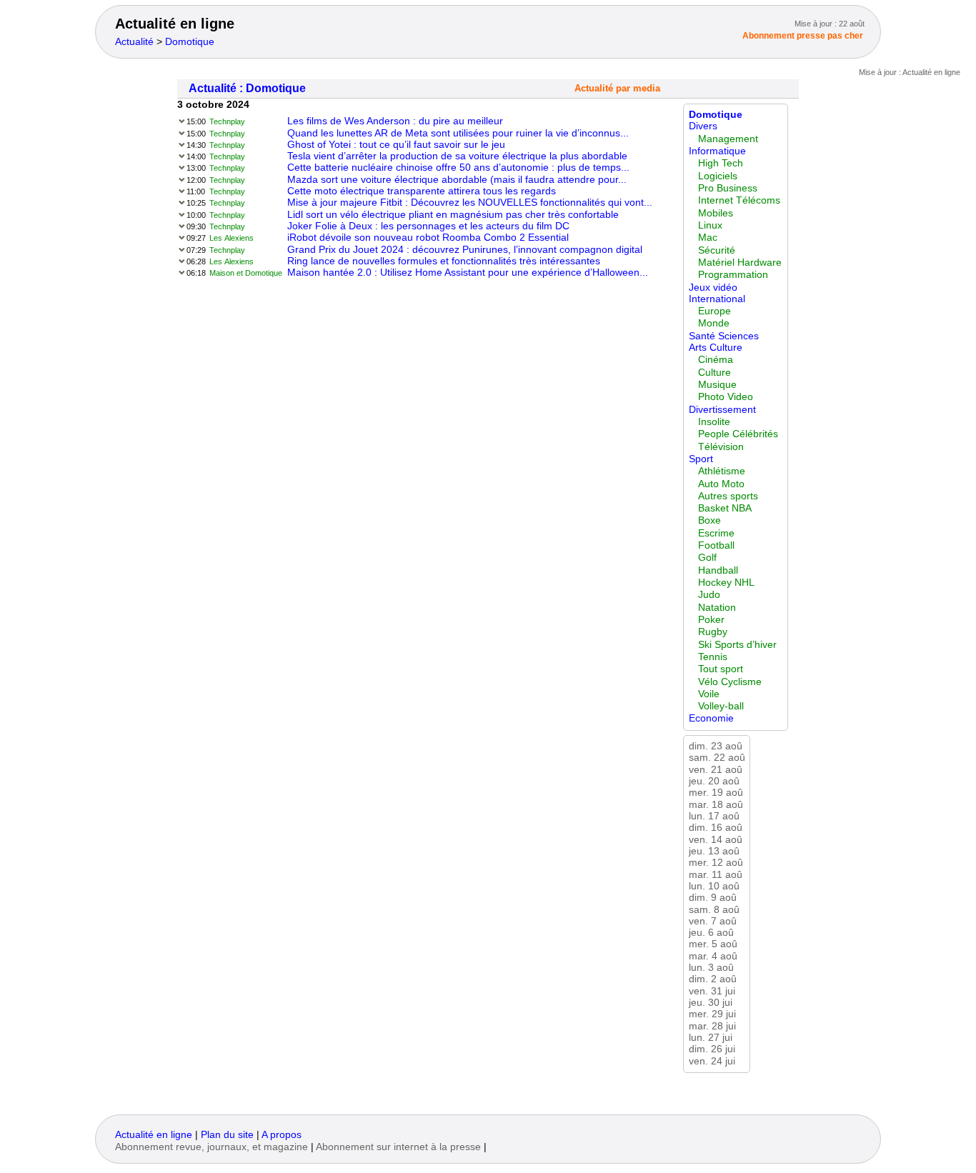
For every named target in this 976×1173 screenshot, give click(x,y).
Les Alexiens (231, 238)
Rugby (712, 632)
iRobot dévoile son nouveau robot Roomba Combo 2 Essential (428, 237)
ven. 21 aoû (715, 769)
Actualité (134, 41)
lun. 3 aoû (711, 967)
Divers (703, 126)
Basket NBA (725, 508)
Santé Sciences (724, 336)
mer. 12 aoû (716, 862)
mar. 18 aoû (716, 804)
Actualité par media (617, 89)
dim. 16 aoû (715, 827)
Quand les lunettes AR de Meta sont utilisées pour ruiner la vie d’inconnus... (458, 133)
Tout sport (720, 669)
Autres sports (728, 496)
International (717, 299)
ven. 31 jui (712, 991)
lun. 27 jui (710, 1037)
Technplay (227, 121)
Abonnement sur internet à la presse (398, 1147)
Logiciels (717, 176)
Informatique (717, 151)
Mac (707, 237)
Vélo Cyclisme (730, 682)
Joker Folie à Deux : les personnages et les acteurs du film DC (428, 226)
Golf (707, 557)
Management (728, 139)
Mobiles (715, 213)
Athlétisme (721, 471)
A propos (282, 1134)
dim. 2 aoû (713, 979)
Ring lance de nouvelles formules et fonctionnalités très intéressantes (443, 261)
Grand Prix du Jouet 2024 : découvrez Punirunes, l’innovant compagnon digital (464, 249)
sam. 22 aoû (717, 757)
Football (716, 545)
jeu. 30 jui (710, 1002)
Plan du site (227, 1134)
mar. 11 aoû (715, 874)
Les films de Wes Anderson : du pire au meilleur (395, 121)
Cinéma (715, 359)
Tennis (712, 657)
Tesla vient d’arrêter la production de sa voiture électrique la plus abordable (457, 156)
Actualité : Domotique (247, 88)
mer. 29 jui (712, 1014)
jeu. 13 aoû (714, 851)
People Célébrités (738, 434)
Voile (708, 694)
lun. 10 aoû (714, 886)
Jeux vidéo (713, 287)
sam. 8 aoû (714, 909)
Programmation (733, 274)
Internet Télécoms (739, 200)
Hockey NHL (726, 582)
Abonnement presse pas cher (802, 36)
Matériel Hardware (740, 262)
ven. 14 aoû (715, 839)
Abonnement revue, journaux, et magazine (211, 1147)
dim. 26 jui (712, 1049)
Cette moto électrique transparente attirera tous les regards (421, 191)
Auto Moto (721, 484)
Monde (713, 323)
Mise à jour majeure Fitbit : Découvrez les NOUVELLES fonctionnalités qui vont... (469, 202)
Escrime (716, 533)
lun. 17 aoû (714, 816)
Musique (717, 384)
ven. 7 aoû (713, 921)
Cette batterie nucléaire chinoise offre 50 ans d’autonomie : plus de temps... (458, 167)
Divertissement (722, 409)
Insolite (714, 421)
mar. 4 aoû (713, 956)
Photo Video (725, 396)
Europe (714, 311)
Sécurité (716, 250)
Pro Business (727, 188)
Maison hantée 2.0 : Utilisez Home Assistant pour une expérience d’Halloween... (467, 272)
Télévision (721, 446)
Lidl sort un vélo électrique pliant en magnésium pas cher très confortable (453, 214)
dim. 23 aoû (715, 746)
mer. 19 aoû (716, 792)
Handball (718, 570)
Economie (711, 718)
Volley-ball (721, 706)
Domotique (189, 41)
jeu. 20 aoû (714, 781)
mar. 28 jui (712, 1026)
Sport (701, 459)
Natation (717, 607)
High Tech (720, 163)
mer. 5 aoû (713, 944)
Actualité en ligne (174, 23)
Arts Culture (715, 347)
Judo (709, 594)
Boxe (709, 520)
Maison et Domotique (245, 273)
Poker (711, 619)
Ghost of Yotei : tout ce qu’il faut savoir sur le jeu (396, 144)
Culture (714, 372)
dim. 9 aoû (713, 897)
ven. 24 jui (712, 1061)
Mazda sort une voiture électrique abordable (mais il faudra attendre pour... (457, 179)
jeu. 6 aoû (711, 932)
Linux (710, 225)
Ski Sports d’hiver (737, 644)
